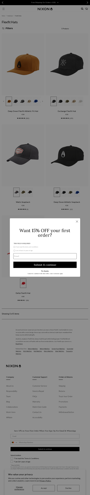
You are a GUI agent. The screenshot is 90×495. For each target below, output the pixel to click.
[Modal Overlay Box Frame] (45, 247)
